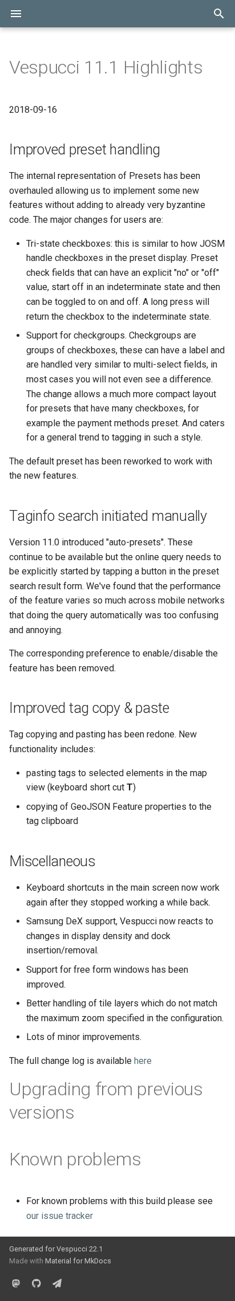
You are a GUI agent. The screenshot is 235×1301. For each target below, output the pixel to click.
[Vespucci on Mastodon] (16, 1283)
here (143, 1060)
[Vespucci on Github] (36, 1283)
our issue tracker (59, 1215)
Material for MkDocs (78, 1261)
